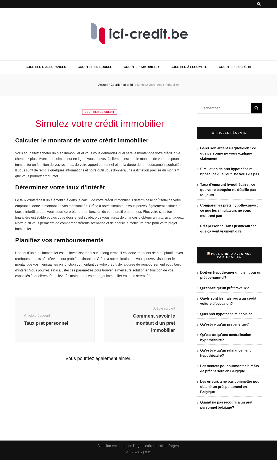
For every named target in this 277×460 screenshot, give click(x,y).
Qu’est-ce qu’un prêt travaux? (224, 288)
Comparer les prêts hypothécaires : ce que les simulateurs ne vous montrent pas (229, 210)
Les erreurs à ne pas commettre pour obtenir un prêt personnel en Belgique (230, 387)
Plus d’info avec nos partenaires (231, 255)
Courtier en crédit (235, 67)
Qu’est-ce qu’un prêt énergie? (224, 324)
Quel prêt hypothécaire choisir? (226, 314)
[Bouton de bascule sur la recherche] (259, 4)
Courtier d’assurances (46, 67)
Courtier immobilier (141, 67)
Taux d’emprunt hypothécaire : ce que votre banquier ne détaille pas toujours (228, 190)
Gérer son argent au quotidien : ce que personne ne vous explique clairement (228, 153)
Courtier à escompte (189, 67)
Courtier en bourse (95, 67)
